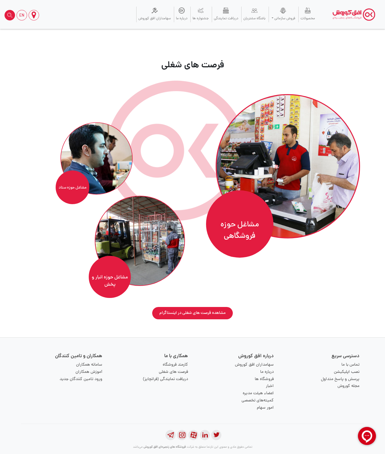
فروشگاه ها (264, 379)
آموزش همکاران (88, 372)
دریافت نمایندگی (226, 18)
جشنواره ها (200, 18)
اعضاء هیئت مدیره (258, 393)
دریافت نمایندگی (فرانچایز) (165, 379)
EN (21, 16)
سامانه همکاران (89, 365)
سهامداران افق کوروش (154, 18)
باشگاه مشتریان (254, 18)
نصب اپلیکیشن (346, 372)
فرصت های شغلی (173, 372)
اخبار (270, 386)
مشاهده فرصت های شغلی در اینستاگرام (192, 313)
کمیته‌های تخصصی (258, 400)
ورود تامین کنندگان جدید (81, 379)
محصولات (307, 18)
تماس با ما (350, 365)
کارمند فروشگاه (175, 365)
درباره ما (181, 18)
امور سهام (265, 408)
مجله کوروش (348, 386)
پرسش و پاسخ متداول (340, 379)
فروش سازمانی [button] (284, 18)
